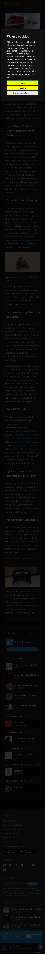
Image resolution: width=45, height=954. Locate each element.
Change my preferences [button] (22, 93)
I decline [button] (22, 88)
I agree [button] (22, 83)
